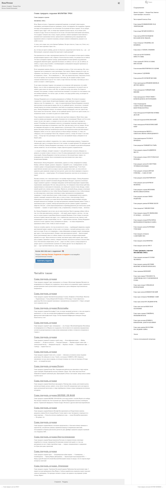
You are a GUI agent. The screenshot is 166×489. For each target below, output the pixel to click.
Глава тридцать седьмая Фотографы (51, 308)
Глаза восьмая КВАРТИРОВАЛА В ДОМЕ (146, 68)
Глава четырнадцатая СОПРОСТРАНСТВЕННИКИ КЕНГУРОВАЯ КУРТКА (143, 106)
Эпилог (136, 334)
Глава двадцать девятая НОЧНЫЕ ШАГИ (146, 203)
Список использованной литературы (144, 339)
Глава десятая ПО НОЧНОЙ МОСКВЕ (145, 78)
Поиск (148, 2)
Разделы (65, 482)
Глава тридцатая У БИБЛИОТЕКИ (144, 208)
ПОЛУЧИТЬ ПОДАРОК (44, 261)
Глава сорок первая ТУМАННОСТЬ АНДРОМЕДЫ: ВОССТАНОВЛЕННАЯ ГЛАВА (146, 278)
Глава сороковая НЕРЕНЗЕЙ (142, 271)
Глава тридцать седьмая (45, 279)
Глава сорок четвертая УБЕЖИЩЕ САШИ (146, 297)
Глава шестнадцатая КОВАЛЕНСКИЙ (145, 119)
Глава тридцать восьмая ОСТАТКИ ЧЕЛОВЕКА (149, 487)
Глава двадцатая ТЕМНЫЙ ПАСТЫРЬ (145, 145)
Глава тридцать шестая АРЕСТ (143, 245)
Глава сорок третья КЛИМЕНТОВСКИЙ (146, 292)
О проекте (57, 482)
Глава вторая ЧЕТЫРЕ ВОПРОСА (144, 31)
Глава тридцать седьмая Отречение (51, 465)
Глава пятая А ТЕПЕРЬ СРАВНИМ (144, 50)
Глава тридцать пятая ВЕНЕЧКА (143, 241)
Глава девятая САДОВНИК (142, 73)
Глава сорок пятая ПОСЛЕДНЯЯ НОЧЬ (145, 302)
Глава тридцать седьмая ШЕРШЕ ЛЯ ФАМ (54, 395)
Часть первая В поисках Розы (142, 19)
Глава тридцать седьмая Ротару (49, 366)
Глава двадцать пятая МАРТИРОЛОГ (145, 178)
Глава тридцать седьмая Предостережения (54, 436)
